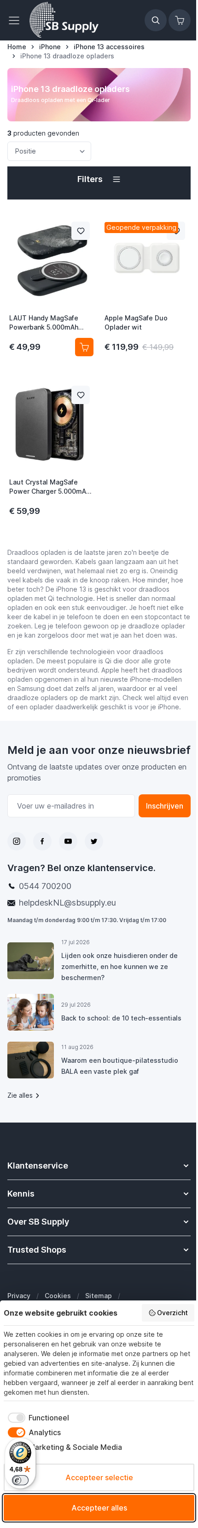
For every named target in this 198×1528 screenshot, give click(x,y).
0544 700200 (45, 886)
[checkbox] (36, 1417)
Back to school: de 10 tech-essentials (121, 1018)
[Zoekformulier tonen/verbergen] (156, 20)
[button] (99, 179)
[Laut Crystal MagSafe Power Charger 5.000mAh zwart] (51, 424)
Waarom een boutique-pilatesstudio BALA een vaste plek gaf (119, 1065)
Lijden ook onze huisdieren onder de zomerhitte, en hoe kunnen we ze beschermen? (119, 966)
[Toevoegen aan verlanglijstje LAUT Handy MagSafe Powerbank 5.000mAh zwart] (80, 231)
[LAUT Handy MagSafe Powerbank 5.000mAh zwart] (51, 260)
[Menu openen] (16, 20)
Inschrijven (164, 805)
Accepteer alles (99, 1507)
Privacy (18, 1296)
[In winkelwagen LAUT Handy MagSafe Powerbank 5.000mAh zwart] (84, 347)
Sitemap (98, 1296)
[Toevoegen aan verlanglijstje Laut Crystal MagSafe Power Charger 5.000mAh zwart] (80, 395)
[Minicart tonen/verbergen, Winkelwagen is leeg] (180, 20)
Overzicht (172, 1313)
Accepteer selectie (99, 1477)
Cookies (58, 1296)
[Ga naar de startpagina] (64, 20)
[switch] (20, 1480)
